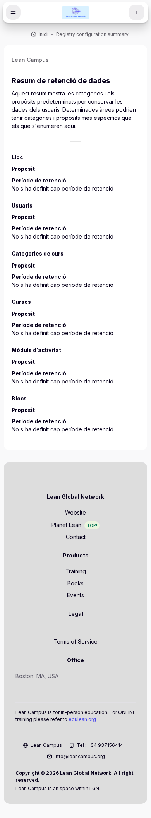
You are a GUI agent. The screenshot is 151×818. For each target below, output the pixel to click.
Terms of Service (75, 641)
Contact (76, 536)
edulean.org (82, 719)
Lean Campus (46, 745)
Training (75, 571)
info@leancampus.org (80, 756)
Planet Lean (66, 524)
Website (75, 512)
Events (75, 595)
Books (75, 583)
